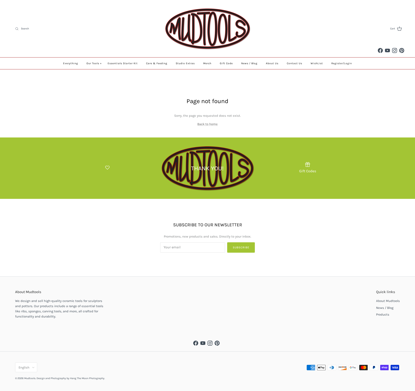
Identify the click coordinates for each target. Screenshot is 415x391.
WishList (317, 63)
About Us (272, 63)
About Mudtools (388, 301)
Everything (70, 63)
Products (382, 314)
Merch (207, 63)
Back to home (207, 124)
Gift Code (226, 63)
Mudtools (29, 378)
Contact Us (294, 63)
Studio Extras (185, 63)
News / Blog (249, 63)
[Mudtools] (207, 28)
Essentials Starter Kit (123, 63)
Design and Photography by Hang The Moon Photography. (71, 378)
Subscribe (241, 247)
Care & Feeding (156, 63)
